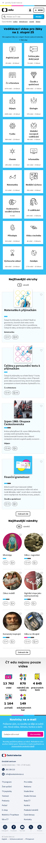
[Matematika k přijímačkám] (23, 317)
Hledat (39, 16)
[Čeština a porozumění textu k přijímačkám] (23, 373)
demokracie (23, 22)
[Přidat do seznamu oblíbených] (41, 294)
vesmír (31, 22)
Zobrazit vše (23, 514)
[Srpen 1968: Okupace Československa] (23, 428)
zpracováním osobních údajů (22, 746)
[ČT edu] (7, 10)
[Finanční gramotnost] (23, 484)
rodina (15, 22)
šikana (38, 22)
